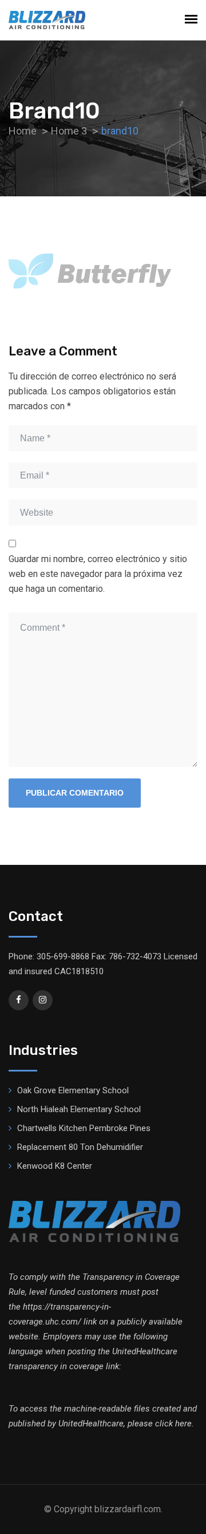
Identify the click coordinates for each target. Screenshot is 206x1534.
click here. (174, 1423)
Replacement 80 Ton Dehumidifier (80, 1147)
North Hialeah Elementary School (79, 1109)
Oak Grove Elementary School (73, 1090)
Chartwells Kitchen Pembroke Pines (83, 1128)
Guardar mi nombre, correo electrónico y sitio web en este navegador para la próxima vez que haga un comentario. (98, 573)
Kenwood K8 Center (54, 1166)
